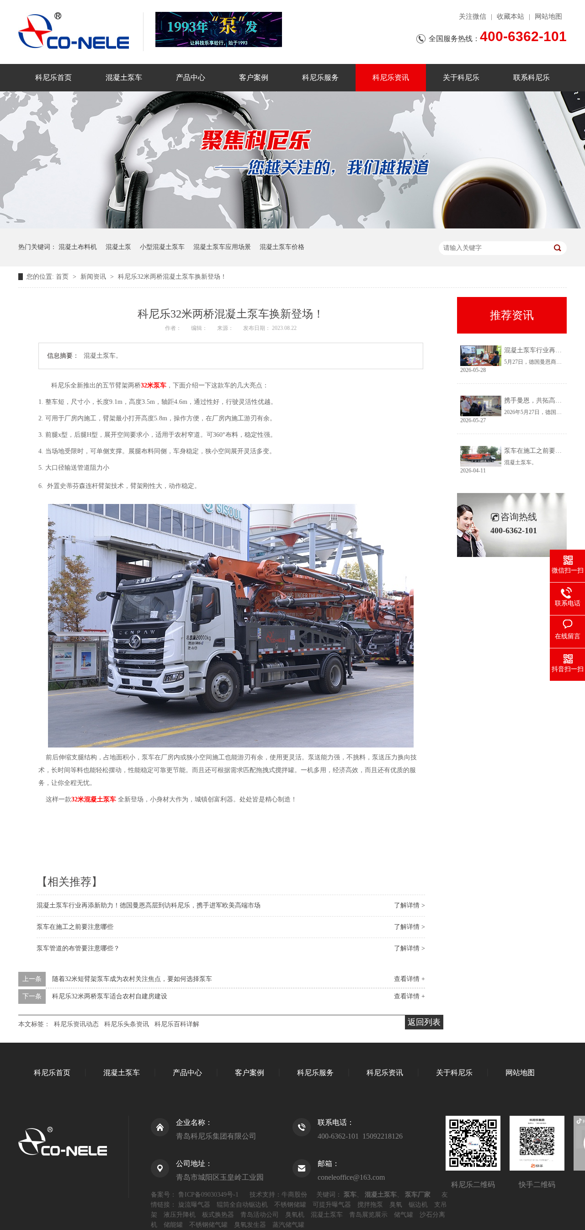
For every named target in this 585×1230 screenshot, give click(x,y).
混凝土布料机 (77, 247)
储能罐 (173, 1224)
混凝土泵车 (124, 77)
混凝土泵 (118, 247)
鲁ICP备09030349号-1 (208, 1194)
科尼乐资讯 (390, 77)
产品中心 (190, 77)
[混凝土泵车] (218, 29)
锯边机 (418, 1204)
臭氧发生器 (250, 1224)
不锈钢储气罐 (208, 1224)
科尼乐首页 (53, 77)
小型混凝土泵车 (162, 247)
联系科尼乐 (531, 77)
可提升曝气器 (332, 1204)
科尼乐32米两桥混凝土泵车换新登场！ (172, 276)
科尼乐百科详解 (176, 1024)
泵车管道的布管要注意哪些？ (78, 948)
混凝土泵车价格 (282, 247)
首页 (63, 276)
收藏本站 (510, 16)
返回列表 (424, 1022)
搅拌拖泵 (370, 1204)
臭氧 (395, 1204)
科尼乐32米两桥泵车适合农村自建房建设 (109, 996)
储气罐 (403, 1214)
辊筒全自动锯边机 (242, 1204)
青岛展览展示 (368, 1214)
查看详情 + (409, 979)
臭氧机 (294, 1214)
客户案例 (253, 77)
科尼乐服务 (320, 77)
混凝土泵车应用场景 (222, 247)
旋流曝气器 (194, 1204)
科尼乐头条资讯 (126, 1024)
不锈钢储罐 (290, 1204)
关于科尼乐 (461, 77)
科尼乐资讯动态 (76, 1024)
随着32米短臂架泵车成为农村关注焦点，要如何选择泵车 (132, 979)
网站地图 (548, 16)
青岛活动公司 (259, 1214)
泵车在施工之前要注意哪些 (75, 926)
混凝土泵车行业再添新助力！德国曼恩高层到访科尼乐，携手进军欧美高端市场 (149, 905)
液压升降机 (180, 1214)
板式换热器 (218, 1214)
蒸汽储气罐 (288, 1224)
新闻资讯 (94, 276)
